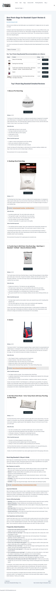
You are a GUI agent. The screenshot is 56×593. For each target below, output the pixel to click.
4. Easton (10, 320)
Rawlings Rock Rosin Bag (17, 63)
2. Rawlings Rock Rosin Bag (16, 161)
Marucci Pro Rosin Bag (17, 59)
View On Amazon (28, 112)
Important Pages (18, 8)
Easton (13, 72)
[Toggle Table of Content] (18, 50)
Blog (45, 2)
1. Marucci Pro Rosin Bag (15, 91)
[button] (47, 2)
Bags (24, 2)
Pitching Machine (39, 2)
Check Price (45, 59)
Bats (21, 2)
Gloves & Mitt (30, 2)
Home (16, 2)
